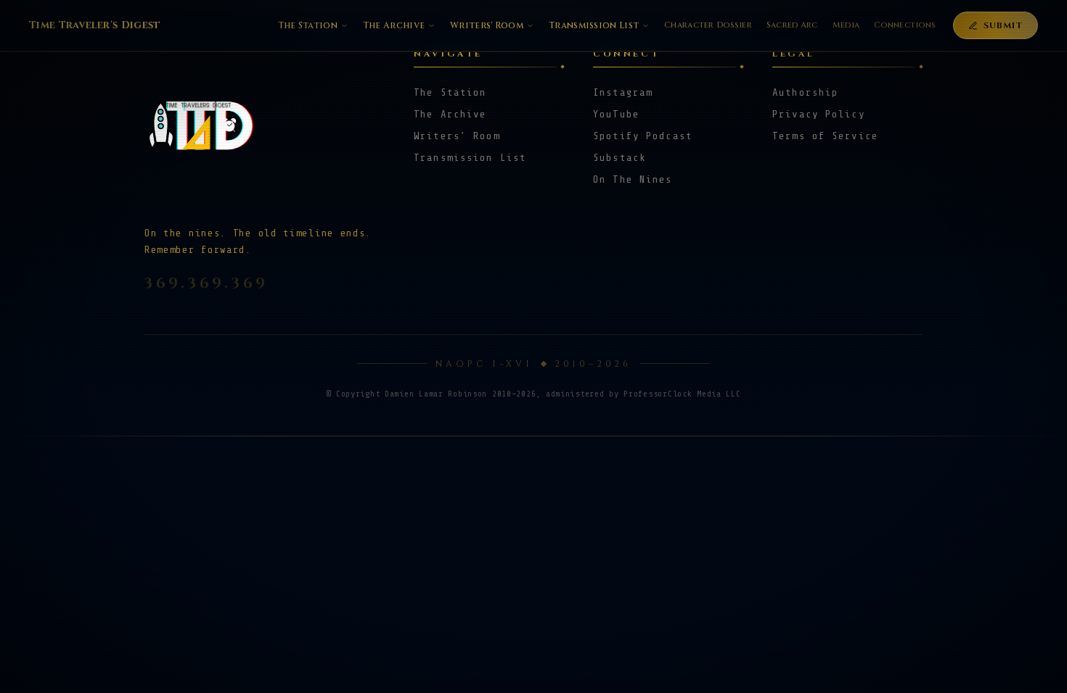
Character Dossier (708, 25)
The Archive (394, 25)
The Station (308, 25)
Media (846, 25)
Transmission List (594, 25)
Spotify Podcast (642, 135)
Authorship (805, 92)
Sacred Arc (792, 25)
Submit (1003, 25)
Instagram (623, 92)
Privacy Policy (818, 114)
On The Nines (632, 179)
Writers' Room (486, 25)
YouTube (616, 114)
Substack (619, 157)
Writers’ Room (457, 135)
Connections (905, 25)
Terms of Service (825, 135)
